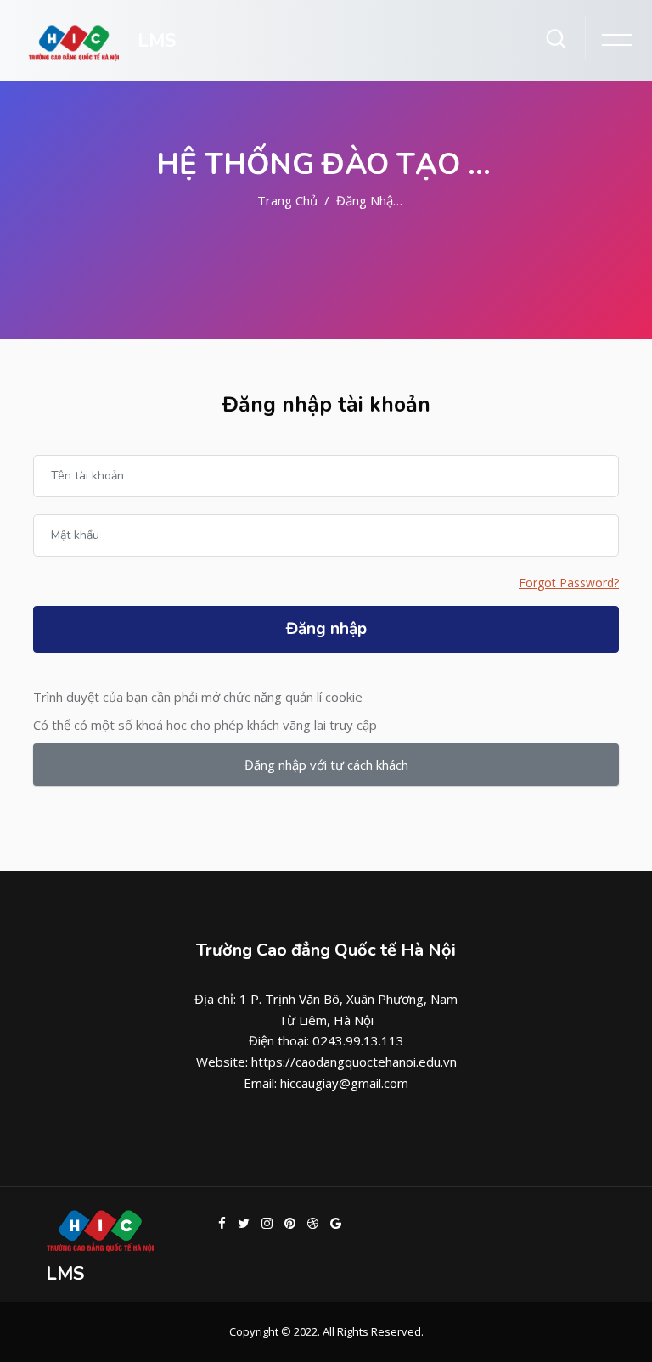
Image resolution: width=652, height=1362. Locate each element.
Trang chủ (287, 200)
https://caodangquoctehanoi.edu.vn (354, 1061)
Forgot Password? (569, 583)
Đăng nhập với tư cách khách (326, 764)
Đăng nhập (326, 629)
